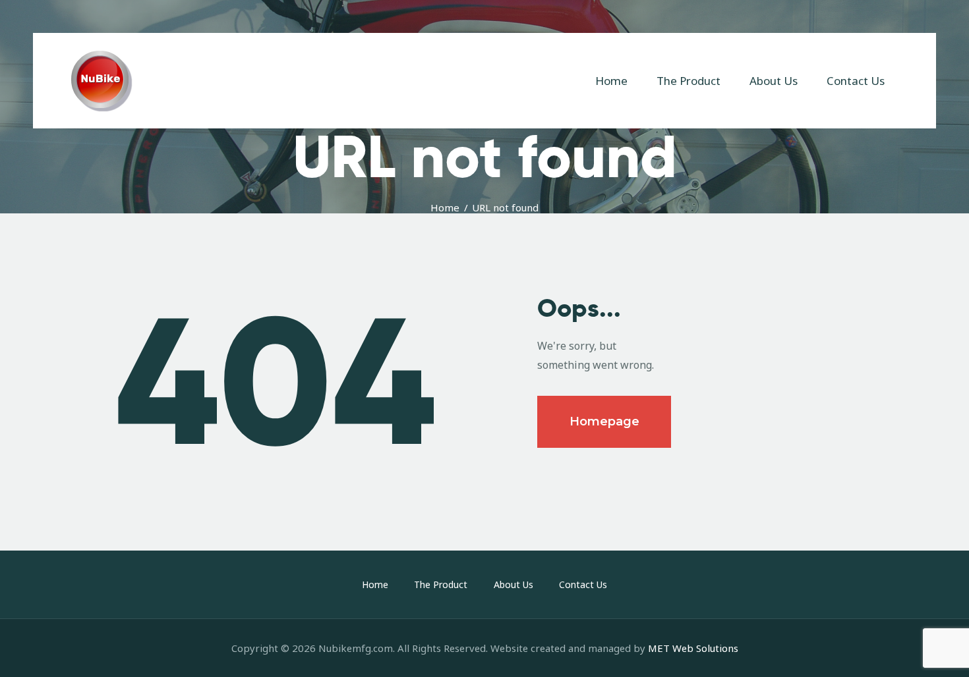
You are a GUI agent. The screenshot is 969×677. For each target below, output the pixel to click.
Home (444, 207)
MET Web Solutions (693, 648)
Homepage (604, 421)
